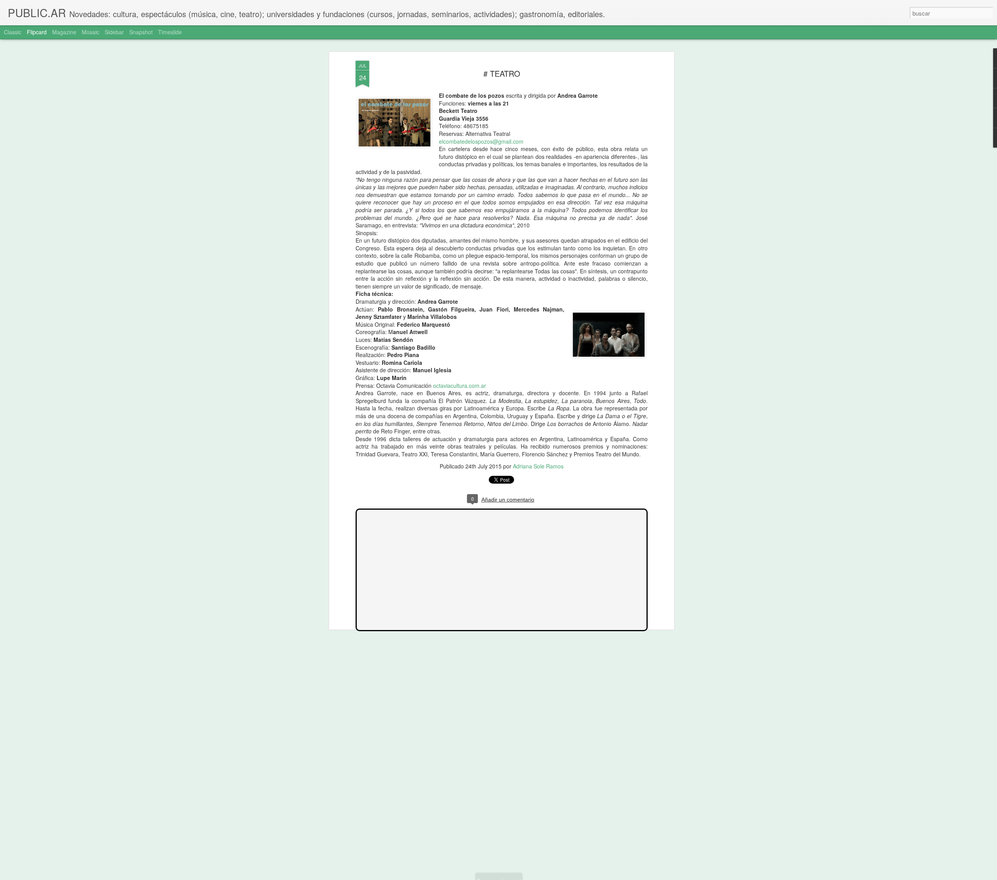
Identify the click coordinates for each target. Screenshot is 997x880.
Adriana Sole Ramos (538, 466)
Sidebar (114, 32)
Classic (12, 32)
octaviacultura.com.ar (459, 385)
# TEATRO (501, 73)
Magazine (64, 32)
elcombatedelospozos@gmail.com (481, 141)
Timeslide (170, 32)
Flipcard (37, 32)
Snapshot (141, 32)
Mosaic (90, 32)
